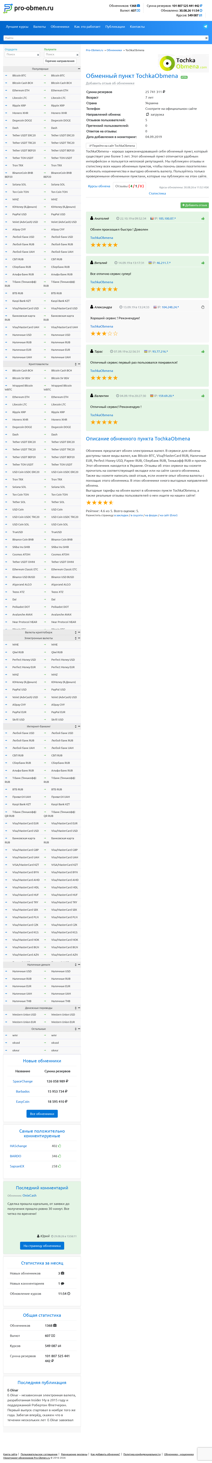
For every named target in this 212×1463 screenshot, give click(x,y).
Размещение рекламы (74, 1454)
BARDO (15, 1156)
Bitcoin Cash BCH (22, 82)
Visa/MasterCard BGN (25, 947)
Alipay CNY (19, 229)
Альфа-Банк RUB (23, 274)
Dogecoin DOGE (22, 120)
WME (15, 644)
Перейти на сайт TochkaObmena (113, 145)
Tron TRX (17, 165)
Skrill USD (18, 719)
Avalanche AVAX (22, 614)
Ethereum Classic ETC (25, 569)
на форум (151, 515)
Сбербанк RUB (21, 266)
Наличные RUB (21, 342)
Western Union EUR (24, 1021)
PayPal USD (19, 214)
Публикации (115, 26)
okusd (16, 1042)
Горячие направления (60, 61)
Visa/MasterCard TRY (25, 902)
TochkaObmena (101, 237)
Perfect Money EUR (24, 667)
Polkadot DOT (21, 606)
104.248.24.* (170, 307)
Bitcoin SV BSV (21, 378)
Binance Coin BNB (23, 539)
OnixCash (29, 1195)
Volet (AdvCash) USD (25, 221)
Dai (14, 599)
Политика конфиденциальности (142, 1454)
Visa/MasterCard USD (25, 308)
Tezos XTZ (18, 591)
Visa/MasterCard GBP (25, 849)
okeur (15, 1050)
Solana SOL (19, 184)
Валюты (39, 26)
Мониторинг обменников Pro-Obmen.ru (26, 1457)
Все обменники (42, 1114)
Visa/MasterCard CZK (25, 924)
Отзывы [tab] (129, 186)
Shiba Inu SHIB (21, 546)
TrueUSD (17, 532)
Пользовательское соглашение (39, 1454)
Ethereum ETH (20, 90)
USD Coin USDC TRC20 (25, 516)
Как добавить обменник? (105, 1454)
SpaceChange (23, 1081)
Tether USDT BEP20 (24, 150)
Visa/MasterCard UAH (25, 327)
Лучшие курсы (17, 26)
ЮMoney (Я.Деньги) (24, 206)
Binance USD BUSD (23, 577)
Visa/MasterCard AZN (25, 954)
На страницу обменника (42, 1246)
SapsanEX (17, 1166)
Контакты (137, 26)
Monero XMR (20, 112)
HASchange (18, 1146)
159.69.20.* (166, 396)
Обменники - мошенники (179, 1454)
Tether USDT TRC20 (24, 142)
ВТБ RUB (17, 293)
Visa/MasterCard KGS (25, 932)
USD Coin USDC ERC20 (25, 471)
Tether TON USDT (22, 157)
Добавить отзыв (196, 205)
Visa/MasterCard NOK (25, 939)
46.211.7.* (164, 263)
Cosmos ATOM (21, 554)
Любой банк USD (23, 236)
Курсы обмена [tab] (99, 186)
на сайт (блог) (168, 515)
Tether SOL (19, 502)
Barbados (23, 1091)
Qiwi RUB (18, 652)
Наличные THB (21, 1001)
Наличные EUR (21, 349)
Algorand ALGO (22, 584)
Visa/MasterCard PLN (25, 917)
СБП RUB (17, 259)
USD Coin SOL (20, 524)
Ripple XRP (19, 105)
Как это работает (87, 26)
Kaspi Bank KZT (21, 300)
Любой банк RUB (23, 244)
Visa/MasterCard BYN (25, 872)
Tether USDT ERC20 (24, 135)
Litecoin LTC (19, 97)
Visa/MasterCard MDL (25, 887)
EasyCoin (22, 1101)
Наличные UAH (22, 357)
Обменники (60, 26)
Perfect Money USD (24, 659)
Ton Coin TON (20, 191)
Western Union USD (24, 1014)
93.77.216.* (160, 351)
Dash (15, 127)
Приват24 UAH (21, 796)
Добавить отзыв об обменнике (110, 83)
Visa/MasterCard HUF (25, 894)
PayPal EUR (19, 712)
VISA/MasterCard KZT (25, 864)
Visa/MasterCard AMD (26, 879)
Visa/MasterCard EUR (25, 823)
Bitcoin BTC (19, 75)
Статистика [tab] (157, 193)
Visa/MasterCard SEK (25, 909)
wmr (15, 1035)
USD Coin (18, 509)
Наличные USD (21, 334)
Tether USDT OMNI (23, 561)
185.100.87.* (167, 218)
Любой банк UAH (23, 251)
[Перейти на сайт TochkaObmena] (183, 63)
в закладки (121, 515)
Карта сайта (10, 1454)
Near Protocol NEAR (24, 621)
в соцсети (137, 515)
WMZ (15, 199)
